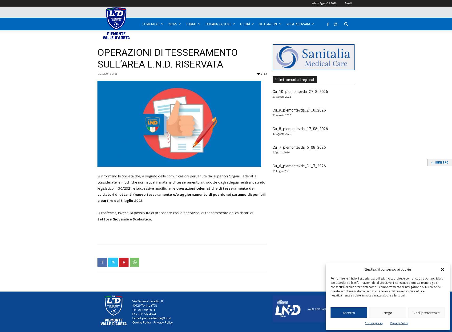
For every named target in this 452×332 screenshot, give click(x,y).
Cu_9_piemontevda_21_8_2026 (299, 110)
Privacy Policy (399, 323)
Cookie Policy (141, 322)
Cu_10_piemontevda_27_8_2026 (300, 91)
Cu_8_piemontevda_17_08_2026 (300, 129)
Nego (387, 312)
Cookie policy (374, 323)
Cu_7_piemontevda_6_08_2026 (299, 147)
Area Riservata (298, 23)
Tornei (191, 23)
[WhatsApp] (134, 262)
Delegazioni (268, 23)
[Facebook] (327, 23)
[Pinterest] (124, 262)
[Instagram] (335, 23)
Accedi (348, 3)
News (173, 23)
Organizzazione (218, 23)
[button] (442, 269)
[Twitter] (113, 262)
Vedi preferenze (426, 312)
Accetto (349, 312)
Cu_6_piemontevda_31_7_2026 (299, 166)
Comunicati (151, 23)
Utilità (245, 23)
